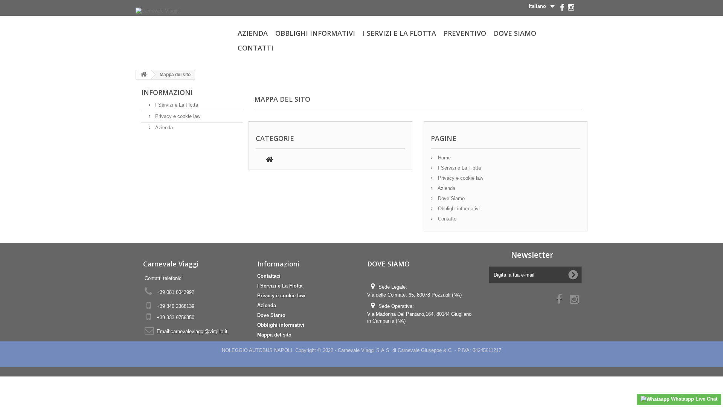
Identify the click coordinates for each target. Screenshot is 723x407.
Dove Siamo (515, 33)
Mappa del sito (274, 335)
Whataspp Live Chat (693, 399)
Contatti (255, 47)
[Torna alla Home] (143, 75)
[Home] (269, 160)
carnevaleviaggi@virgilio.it (199, 331)
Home (443, 158)
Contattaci (269, 276)
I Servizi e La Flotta (399, 33)
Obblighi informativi (315, 33)
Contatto (446, 219)
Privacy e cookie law (177, 116)
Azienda (253, 33)
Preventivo (465, 33)
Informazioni (167, 92)
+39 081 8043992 (175, 292)
